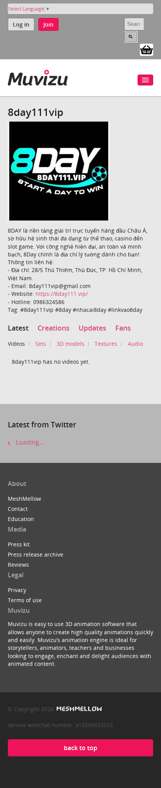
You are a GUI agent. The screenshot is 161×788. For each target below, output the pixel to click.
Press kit (19, 544)
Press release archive (35, 554)
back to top (80, 748)
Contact (18, 508)
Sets (40, 343)
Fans (123, 328)
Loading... (29, 442)
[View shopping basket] (146, 49)
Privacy (17, 590)
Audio (135, 343)
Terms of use (25, 600)
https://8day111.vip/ (62, 293)
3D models (70, 343)
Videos (16, 343)
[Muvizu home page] (38, 76)
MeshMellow (24, 498)
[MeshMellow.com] (78, 709)
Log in (21, 24)
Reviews (18, 564)
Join (48, 24)
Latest (18, 328)
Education (21, 519)
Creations (54, 328)
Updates (92, 328)
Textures (106, 343)
